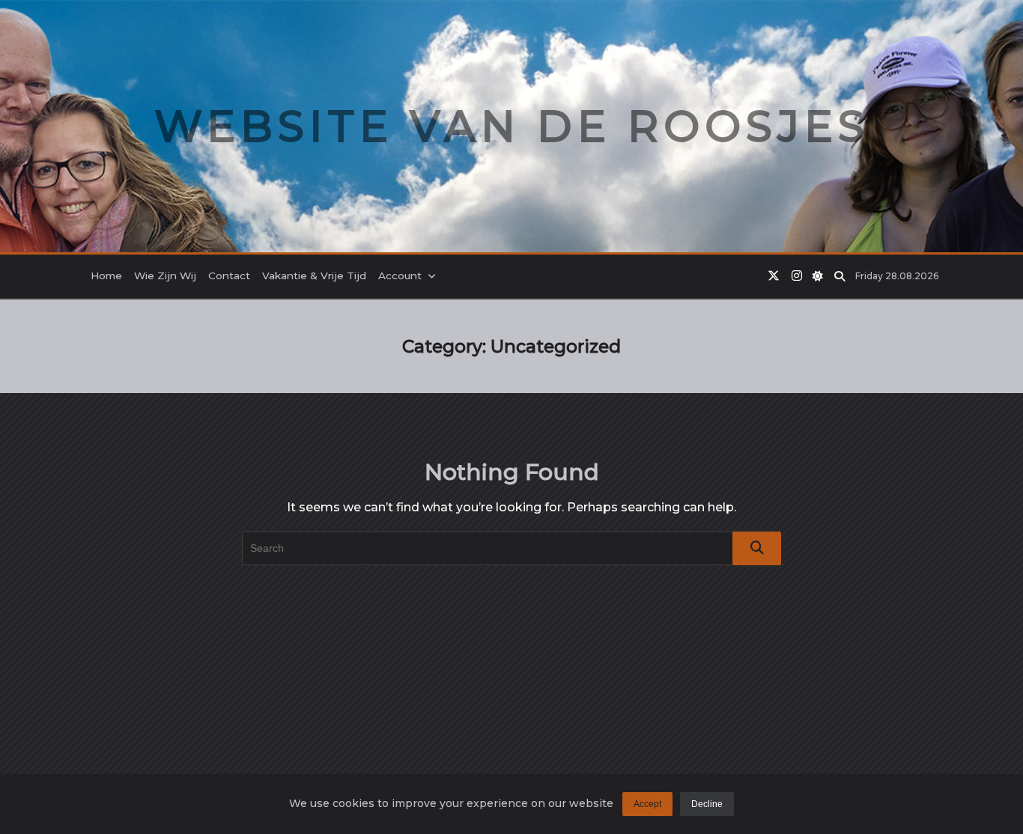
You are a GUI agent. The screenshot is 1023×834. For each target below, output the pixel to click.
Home (106, 275)
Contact (229, 275)
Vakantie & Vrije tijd (314, 275)
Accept (647, 804)
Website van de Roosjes (511, 126)
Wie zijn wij (165, 275)
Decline (707, 804)
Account (400, 275)
